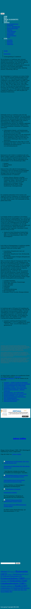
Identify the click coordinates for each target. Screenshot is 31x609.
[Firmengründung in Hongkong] (12, 489)
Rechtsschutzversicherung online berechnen (15, 396)
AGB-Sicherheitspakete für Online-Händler (15, 385)
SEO (24, 590)
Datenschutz (10, 44)
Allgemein (5, 571)
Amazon (12, 571)
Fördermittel (10, 25)
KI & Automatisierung (12, 24)
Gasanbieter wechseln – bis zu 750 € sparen (15, 386)
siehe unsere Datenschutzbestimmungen (11, 377)
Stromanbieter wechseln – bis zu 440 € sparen (15, 388)
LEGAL (5, 38)
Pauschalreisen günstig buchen (11, 399)
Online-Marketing (11, 31)
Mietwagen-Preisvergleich (10, 401)
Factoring (27, 578)
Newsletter (9, 40)
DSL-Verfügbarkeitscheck (10, 398)
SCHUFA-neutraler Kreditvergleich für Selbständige (17, 384)
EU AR (5, 21)
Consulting (10, 574)
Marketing (9, 30)
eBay (26, 574)
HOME (5, 16)
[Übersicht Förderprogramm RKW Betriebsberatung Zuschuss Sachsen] (17, 501)
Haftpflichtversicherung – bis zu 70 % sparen (15, 394)
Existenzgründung (11, 35)
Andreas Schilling (19, 438)
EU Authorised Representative (11, 576)
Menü (2, 13)
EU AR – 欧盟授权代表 (13, 27)
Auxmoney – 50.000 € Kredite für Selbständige (16, 382)
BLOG (5, 18)
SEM (17, 590)
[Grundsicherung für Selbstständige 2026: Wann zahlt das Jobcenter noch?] (17, 463)
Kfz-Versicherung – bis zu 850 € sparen (14, 392)
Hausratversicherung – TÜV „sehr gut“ (14, 395)
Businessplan (10, 34)
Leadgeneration (11, 32)
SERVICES (6, 22)
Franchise (5, 581)
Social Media (6, 591)
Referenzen (10, 41)
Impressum (9, 42)
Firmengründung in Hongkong (10, 492)
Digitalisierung (18, 574)
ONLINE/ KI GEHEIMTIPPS (11, 19)
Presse (8, 37)
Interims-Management (12, 28)
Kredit (21, 586)
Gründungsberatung (13, 583)
